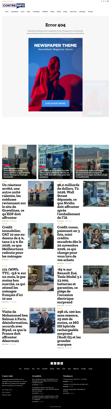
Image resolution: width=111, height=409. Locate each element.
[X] (106, 1)
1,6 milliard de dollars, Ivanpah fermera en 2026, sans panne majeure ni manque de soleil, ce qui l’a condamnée (45, 397)
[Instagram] (104, 1)
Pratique (65, 381)
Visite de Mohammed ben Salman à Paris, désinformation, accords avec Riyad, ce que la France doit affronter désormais (15, 326)
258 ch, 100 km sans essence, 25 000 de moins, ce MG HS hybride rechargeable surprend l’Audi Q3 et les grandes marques (69, 328)
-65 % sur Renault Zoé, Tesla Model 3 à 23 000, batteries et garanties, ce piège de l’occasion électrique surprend (69, 285)
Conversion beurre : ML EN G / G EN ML (75, 379)
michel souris (5, 221)
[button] (98, 6)
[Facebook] (102, 1)
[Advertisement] (55, 132)
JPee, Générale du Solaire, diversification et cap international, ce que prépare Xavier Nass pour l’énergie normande (45, 381)
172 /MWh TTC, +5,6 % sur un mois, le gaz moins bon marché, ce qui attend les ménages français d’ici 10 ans (14, 284)
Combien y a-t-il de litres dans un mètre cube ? (76, 384)
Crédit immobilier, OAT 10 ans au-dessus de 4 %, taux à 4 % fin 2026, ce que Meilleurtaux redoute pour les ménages (13, 241)
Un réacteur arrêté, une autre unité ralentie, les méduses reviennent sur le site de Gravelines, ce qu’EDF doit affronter (14, 201)
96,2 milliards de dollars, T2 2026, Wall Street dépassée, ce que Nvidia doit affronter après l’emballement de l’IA (68, 201)
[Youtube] (108, 1)
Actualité (6, 165)
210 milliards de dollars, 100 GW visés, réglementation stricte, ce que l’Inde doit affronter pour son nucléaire (45, 389)
